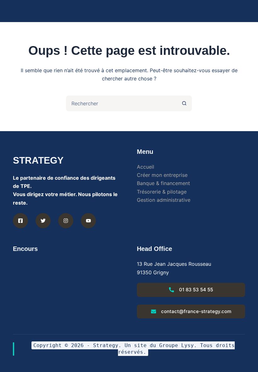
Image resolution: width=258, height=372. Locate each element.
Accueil (145, 167)
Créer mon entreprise (162, 175)
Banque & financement (163, 183)
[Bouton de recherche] (184, 103)
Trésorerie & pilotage (162, 192)
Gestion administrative (163, 200)
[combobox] (122, 103)
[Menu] (242, 11)
